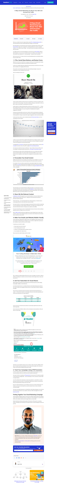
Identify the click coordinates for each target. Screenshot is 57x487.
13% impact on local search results (35, 149)
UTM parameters (27, 375)
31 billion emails (17, 212)
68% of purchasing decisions (34, 145)
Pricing (20, 2)
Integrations (15, 2)
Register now (50, 2)
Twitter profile (27, 440)
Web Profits (35, 435)
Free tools (26, 2)
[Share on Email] (23, 458)
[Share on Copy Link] (25, 458)
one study (19, 164)
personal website (21, 440)
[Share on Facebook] (17, 458)
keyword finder (15, 46)
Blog (34, 2)
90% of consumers (20, 144)
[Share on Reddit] (21, 458)
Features (30, 2)
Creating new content (16, 196)
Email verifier (38, 2)
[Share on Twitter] (15, 458)
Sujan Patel (34, 14)
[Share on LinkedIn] (19, 458)
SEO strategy (37, 51)
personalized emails (38, 165)
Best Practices (28, 6)
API (22, 2)
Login (45, 2)
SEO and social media (35, 117)
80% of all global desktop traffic (36, 42)
